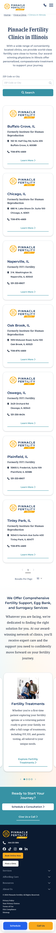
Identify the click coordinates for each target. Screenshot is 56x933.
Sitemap (6, 912)
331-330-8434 (18, 414)
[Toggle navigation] (51, 5)
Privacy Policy (8, 900)
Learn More (27, 160)
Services (7, 870)
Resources (8, 882)
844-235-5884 (13, 842)
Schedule (15, 925)
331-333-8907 (18, 283)
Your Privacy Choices (11, 903)
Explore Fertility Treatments (28, 761)
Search (29, 92)
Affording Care (11, 876)
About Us (8, 889)
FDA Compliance (9, 909)
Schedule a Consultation (27, 806)
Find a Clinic (20, 15)
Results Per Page (23, 578)
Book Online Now (13, 856)
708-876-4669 (18, 152)
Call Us (41, 925)
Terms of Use (8, 906)
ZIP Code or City (11, 76)
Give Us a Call (27, 816)
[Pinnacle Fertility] (14, 7)
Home (7, 15)
